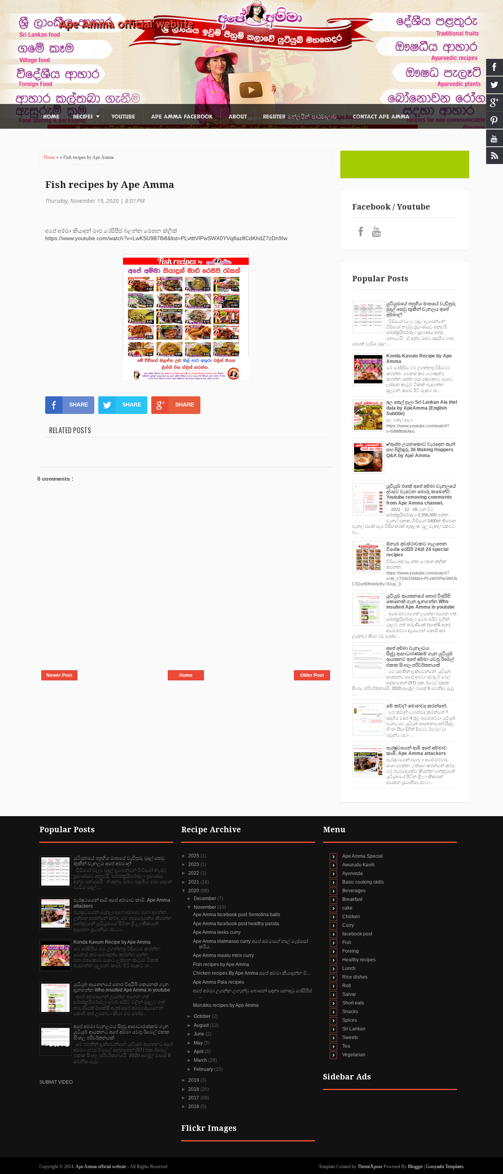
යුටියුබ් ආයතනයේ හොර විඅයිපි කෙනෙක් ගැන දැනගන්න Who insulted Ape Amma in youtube (420, 601)
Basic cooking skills (363, 882)
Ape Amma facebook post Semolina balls (236, 914)
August (202, 1025)
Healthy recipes (359, 960)
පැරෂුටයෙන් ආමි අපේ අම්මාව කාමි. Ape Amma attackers (416, 750)
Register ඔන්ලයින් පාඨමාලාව (300, 116)
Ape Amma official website (126, 24)
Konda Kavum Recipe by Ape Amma (112, 942)
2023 (194, 864)
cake (347, 908)
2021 (194, 882)
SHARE (78, 404)
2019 (194, 1080)
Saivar (349, 994)
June (200, 1034)
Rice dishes (354, 977)
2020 (194, 890)
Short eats (353, 1003)
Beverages (353, 890)
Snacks (350, 1011)
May (199, 1043)
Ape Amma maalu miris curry (223, 955)
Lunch (349, 968)
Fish (346, 942)
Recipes (83, 116)
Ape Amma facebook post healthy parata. (236, 923)
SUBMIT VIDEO (56, 1082)
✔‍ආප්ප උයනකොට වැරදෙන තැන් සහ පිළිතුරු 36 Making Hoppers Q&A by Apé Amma (420, 449)
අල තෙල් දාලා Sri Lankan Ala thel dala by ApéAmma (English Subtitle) (421, 407)
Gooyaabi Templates (445, 1166)
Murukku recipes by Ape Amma (226, 1005)
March (201, 1060)
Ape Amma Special (362, 856)
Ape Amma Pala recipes (218, 982)
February (204, 1069)
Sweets (350, 1037)
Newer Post (59, 675)
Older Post (312, 675)
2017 (194, 1098)
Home (51, 116)
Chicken (351, 916)
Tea (346, 1046)
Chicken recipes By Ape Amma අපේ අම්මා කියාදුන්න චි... (251, 973)
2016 (194, 1106)
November (205, 907)
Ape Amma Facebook (182, 116)
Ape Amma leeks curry (216, 932)
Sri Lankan (353, 1029)
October (203, 1016)
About (238, 116)
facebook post (357, 934)
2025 (194, 856)
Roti (346, 985)
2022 (194, 873)
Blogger (415, 1166)
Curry (348, 925)
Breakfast (352, 899)
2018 (194, 1089)
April (199, 1051)
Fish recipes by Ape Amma (109, 184)
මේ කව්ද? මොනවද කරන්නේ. (416, 706)
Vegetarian (353, 1054)
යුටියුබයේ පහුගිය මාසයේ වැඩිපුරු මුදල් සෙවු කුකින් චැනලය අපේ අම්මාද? (421, 309)
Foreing (350, 951)
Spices (349, 1020)
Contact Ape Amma (381, 116)
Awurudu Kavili (358, 865)
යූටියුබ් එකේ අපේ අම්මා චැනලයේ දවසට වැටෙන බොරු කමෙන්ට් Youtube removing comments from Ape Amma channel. (421, 494)
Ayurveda (352, 873)
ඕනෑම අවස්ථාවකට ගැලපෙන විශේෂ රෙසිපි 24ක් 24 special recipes (417, 549)
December (205, 898)
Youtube (123, 116)
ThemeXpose (370, 1166)
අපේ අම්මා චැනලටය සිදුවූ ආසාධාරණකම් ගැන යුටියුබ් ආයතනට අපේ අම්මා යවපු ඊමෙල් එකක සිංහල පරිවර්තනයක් (420, 656)
